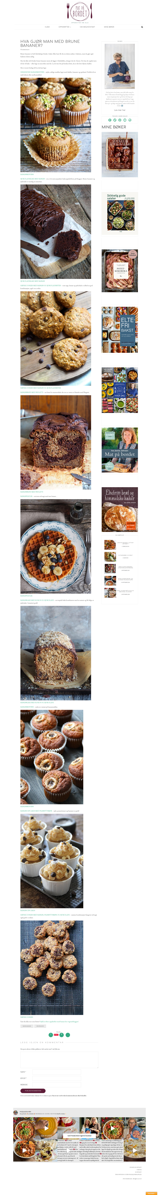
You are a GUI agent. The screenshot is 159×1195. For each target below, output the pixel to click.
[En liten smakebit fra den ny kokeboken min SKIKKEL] (113, 1128)
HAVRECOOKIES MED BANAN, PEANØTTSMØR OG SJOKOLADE (45, 915)
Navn (23, 1072)
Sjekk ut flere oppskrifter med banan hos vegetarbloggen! (59, 1021)
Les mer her (120, 110)
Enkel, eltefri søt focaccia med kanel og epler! (125, 591)
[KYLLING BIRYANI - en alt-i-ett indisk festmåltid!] (135, 1150)
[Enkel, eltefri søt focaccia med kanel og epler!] (110, 593)
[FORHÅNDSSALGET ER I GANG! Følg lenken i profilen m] (135, 1128)
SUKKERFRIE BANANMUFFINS (32, 72)
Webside (24, 1085)
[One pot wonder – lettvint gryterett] (110, 545)
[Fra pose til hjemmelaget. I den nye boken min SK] (24, 1128)
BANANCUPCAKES (27, 910)
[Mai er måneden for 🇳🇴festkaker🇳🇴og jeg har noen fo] (91, 1150)
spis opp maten (40, 1026)
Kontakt (138, 1172)
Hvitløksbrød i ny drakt (125, 555)
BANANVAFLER (26, 496)
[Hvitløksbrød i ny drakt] (110, 557)
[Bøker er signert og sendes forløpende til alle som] (91, 1128)
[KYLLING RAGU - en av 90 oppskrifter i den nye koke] (24, 1150)
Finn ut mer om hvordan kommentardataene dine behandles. (69, 1096)
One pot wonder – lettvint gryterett (125, 543)
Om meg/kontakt (87, 27)
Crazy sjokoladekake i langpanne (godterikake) (125, 567)
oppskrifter (64, 27)
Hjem (47, 27)
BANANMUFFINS (27, 174)
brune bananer (27, 1026)
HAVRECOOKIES (26, 1017)
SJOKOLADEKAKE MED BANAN (32, 179)
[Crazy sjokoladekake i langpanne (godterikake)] (110, 569)
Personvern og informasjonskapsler (128, 1174)
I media (139, 1169)
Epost (23, 1078)
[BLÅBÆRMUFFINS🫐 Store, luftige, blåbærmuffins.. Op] (46, 1150)
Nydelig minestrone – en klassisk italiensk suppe (125, 579)
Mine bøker (109, 27)
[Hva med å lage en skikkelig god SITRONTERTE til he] (113, 1150)
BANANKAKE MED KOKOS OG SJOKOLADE (37, 600)
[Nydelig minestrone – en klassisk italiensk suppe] (110, 581)
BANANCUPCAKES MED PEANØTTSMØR (36, 811)
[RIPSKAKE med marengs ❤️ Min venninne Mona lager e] (68, 1128)
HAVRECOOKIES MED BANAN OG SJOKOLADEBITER (40, 285)
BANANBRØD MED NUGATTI (31, 392)
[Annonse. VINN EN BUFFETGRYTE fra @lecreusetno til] (46, 1128)
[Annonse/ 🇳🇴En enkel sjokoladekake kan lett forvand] (68, 1150)
